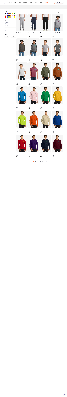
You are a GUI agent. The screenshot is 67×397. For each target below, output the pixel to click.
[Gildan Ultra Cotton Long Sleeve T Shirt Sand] (45, 119)
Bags (20, 2)
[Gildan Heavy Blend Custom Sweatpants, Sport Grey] (22, 22)
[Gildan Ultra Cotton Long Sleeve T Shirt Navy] (45, 143)
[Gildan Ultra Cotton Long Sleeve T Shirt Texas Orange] (57, 71)
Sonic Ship (41, 2)
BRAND (6, 29)
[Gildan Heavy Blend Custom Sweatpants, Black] (45, 22)
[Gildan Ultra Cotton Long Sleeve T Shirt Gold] (57, 95)
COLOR (6, 11)
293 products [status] (19, 12)
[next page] (46, 161)
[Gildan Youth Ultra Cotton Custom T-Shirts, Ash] (22, 71)
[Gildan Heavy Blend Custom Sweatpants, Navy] (34, 22)
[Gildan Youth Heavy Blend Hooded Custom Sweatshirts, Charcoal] (22, 47)
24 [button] (51, 12)
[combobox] (59, 12)
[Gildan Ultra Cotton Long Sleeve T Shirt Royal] (57, 119)
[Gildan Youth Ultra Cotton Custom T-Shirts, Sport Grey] (45, 47)
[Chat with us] (64, 394)
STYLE (6, 20)
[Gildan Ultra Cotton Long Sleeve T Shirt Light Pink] (34, 95)
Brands (36, 2)
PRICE (6, 34)
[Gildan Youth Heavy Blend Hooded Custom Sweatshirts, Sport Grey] (57, 22)
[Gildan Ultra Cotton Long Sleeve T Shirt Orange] (34, 119)
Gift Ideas (31, 2)
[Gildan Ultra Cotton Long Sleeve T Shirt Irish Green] (45, 95)
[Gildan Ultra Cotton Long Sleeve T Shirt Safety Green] (22, 119)
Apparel (15, 2)
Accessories (25, 2)
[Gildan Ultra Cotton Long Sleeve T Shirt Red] (22, 143)
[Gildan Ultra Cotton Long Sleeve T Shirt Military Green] (45, 71)
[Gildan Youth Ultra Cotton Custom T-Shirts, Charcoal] (57, 47)
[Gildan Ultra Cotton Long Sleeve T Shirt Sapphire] (22, 95)
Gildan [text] (17, 35)
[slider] (15, 39)
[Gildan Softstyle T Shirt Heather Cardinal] (34, 71)
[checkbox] (5, 13)
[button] (46, 2)
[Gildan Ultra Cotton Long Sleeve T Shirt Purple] (34, 143)
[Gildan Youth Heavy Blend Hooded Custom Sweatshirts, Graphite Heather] (34, 47)
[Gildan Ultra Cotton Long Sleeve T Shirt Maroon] (57, 143)
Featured (10, 2)
